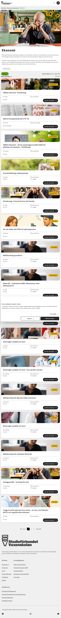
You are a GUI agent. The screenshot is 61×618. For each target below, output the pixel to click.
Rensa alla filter (5, 76)
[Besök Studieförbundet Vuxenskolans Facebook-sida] (3, 614)
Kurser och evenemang (13, 8)
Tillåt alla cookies (49, 318)
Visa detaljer (53, 314)
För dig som (5, 567)
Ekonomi (22, 8)
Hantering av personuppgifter (21, 574)
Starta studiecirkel (6, 574)
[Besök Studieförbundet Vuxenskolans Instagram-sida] (30, 614)
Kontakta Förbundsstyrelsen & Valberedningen (14, 594)
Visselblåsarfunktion (7, 600)
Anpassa (29, 318)
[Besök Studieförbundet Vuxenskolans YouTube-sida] (58, 614)
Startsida (3, 8)
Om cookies (17, 577)
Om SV (3, 571)
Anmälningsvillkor (18, 571)
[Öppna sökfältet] (54, 3)
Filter (4, 74)
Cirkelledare (5, 577)
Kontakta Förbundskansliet (9, 591)
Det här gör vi (5, 564)
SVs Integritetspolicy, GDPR (21, 567)
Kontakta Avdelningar (7, 597)
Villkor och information (20, 564)
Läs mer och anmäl (49, 100)
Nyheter (4, 580)
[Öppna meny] (58, 3)
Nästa (37, 529)
